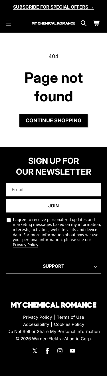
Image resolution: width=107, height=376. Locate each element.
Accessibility (36, 324)
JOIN (53, 205)
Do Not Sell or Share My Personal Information (53, 331)
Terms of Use (70, 317)
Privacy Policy (25, 244)
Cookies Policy (69, 324)
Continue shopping (53, 120)
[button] (8, 23)
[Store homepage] (53, 305)
